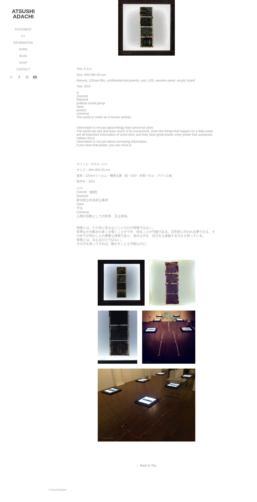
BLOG (23, 56)
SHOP (23, 62)
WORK (23, 49)
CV (23, 36)
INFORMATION (23, 42)
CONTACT (23, 69)
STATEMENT (23, 29)
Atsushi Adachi (24, 13)
